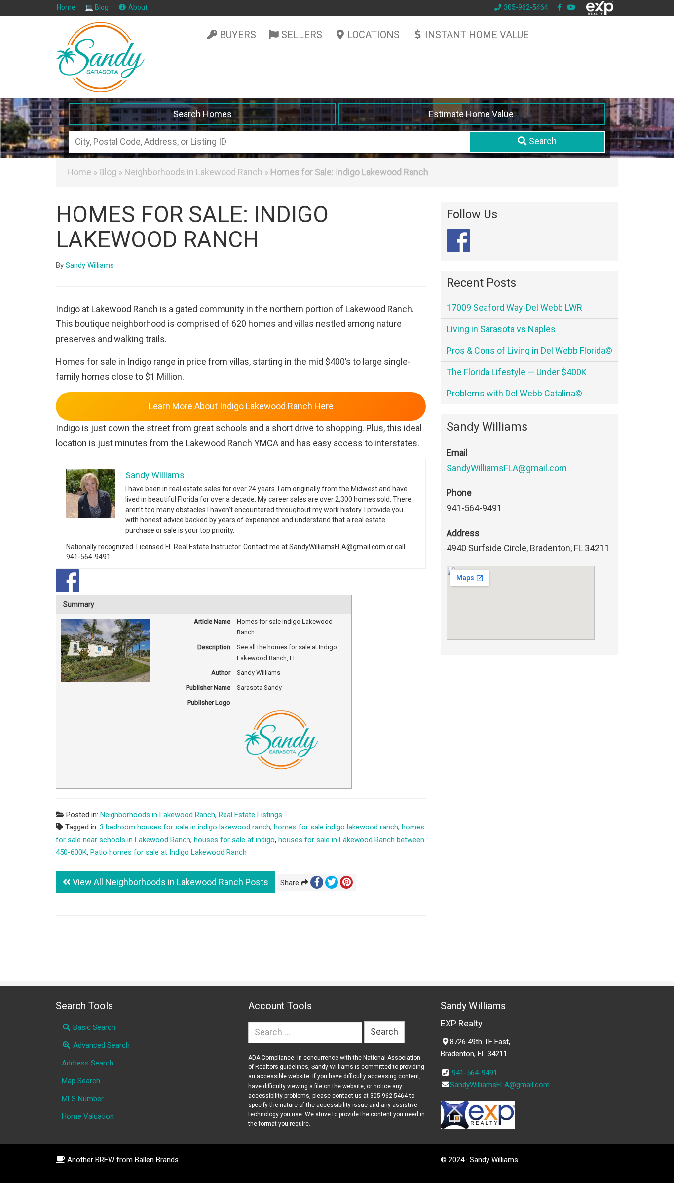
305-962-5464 (525, 7)
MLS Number (83, 1098)
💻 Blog (97, 7)
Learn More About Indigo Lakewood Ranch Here (241, 406)
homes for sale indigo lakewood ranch (336, 827)
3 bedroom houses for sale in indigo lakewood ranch (185, 827)
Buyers (238, 34)
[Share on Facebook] (67, 580)
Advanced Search (100, 1045)
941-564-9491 (474, 1072)
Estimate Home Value (471, 114)
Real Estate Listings (250, 814)
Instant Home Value (477, 34)
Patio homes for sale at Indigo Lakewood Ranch (168, 852)
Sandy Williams (90, 265)
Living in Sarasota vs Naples (501, 329)
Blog (107, 172)
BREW (104, 1159)
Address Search (87, 1063)
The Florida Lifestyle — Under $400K (517, 372)
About (137, 7)
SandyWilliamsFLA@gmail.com (507, 468)
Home (66, 7)
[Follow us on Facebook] (458, 240)
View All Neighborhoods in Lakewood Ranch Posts (169, 882)
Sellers (301, 34)
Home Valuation (88, 1116)
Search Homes (202, 114)
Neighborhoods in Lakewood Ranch (193, 172)
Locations (373, 34)
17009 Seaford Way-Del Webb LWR (514, 307)
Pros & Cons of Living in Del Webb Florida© (529, 350)
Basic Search (93, 1027)
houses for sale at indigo (234, 839)
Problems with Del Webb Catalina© (514, 393)
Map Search (81, 1080)
